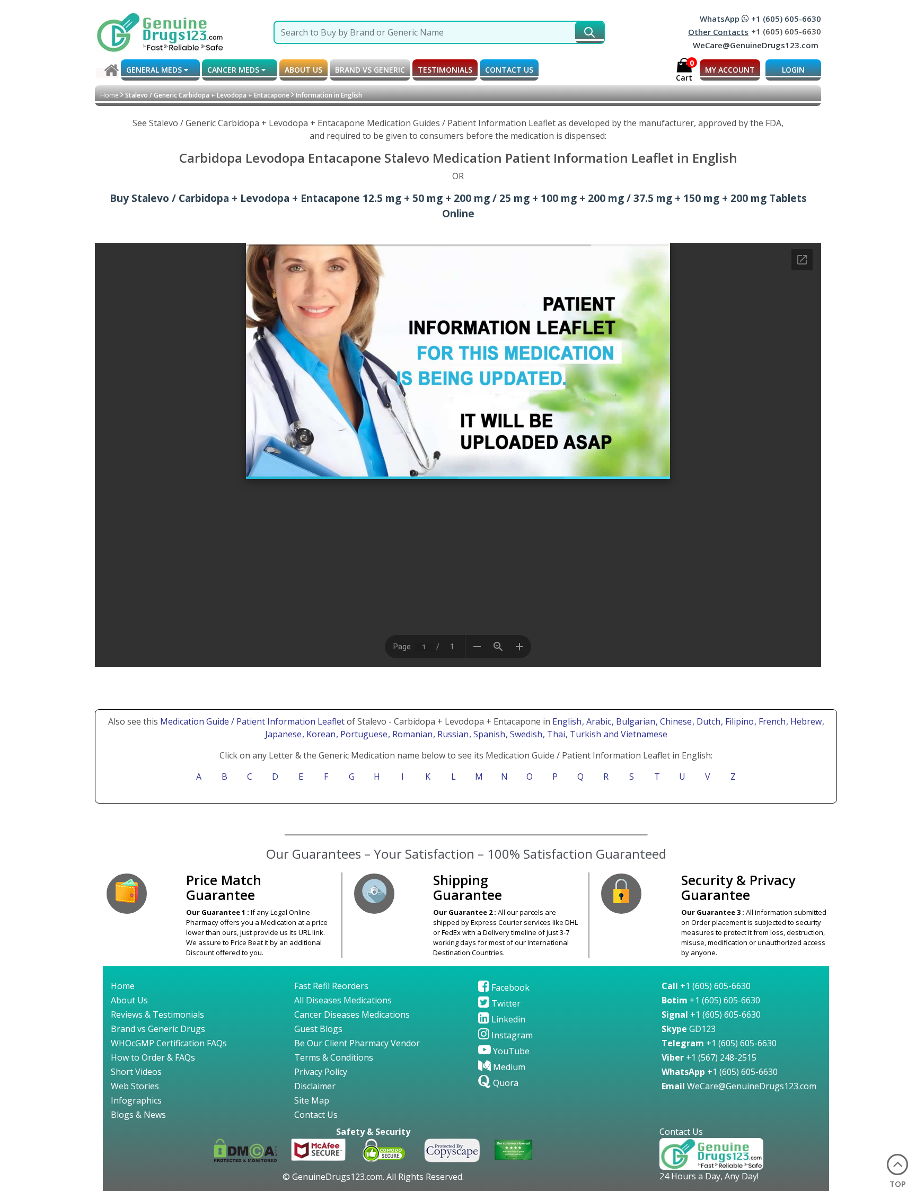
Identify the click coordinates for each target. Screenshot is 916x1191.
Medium (508, 1067)
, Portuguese (363, 734)
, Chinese (675, 721)
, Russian (452, 734)
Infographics (136, 1100)
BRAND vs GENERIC (370, 70)
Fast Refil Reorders (331, 986)
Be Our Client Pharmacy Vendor (357, 1043)
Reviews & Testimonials (157, 1014)
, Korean (320, 734)
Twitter (505, 1003)
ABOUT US (303, 70)
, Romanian (411, 734)
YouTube (510, 1051)
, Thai (555, 734)
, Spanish (488, 734)
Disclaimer (315, 1086)
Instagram (511, 1035)
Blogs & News (138, 1115)
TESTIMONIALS (445, 70)
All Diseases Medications (343, 1000)
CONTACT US (509, 70)
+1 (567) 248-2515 (709, 1057)
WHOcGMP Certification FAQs (169, 1043)
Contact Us (316, 1115)
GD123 (689, 1029)
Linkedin (507, 1019)
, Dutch (707, 721)
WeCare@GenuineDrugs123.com (755, 45)
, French (771, 721)
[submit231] (589, 32)
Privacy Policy (320, 1072)
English (567, 721)
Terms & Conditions (333, 1057)
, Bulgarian (634, 721)
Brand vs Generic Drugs (158, 1029)
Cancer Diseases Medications (352, 1014)
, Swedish (525, 734)
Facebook (509, 987)
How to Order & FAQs (153, 1057)
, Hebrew (805, 721)
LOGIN (793, 70)
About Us (129, 1000)
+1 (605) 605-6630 (706, 986)
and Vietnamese (634, 734)
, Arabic (597, 721)
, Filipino (738, 721)
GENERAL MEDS (155, 70)
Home (109, 95)
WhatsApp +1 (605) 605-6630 (760, 18)
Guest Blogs (318, 1029)
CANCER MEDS (234, 70)
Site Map (311, 1100)
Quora (504, 1083)
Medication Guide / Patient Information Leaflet (252, 721)
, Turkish (584, 734)
